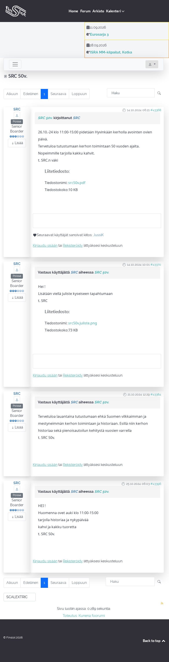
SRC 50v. (45, 118)
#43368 (156, 110)
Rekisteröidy (73, 245)
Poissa (17, 121)
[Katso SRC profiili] (17, 115)
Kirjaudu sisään (45, 245)
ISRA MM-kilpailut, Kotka (111, 52)
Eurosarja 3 (99, 34)
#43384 (156, 394)
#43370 (156, 264)
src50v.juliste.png (82, 323)
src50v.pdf (76, 182)
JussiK (98, 235)
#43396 (156, 483)
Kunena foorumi (92, 616)
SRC (16, 109)
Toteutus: (70, 616)
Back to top (152, 641)
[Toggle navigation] (15, 64)
